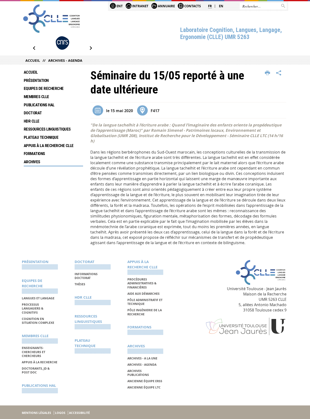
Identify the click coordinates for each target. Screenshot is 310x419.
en (221, 6)
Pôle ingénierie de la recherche (144, 312)
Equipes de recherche (44, 88)
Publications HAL (39, 104)
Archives (32, 161)
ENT (119, 6)
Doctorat (33, 112)
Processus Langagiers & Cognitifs (32, 309)
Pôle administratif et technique (145, 302)
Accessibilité (79, 413)
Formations (34, 153)
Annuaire (166, 6)
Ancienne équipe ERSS (144, 381)
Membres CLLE (36, 96)
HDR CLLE (31, 121)
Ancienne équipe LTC (144, 387)
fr (210, 6)
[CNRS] (62, 43)
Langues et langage (38, 298)
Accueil (32, 60)
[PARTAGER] (279, 73)
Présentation (36, 80)
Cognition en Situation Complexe (38, 321)
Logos (60, 413)
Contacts (192, 6)
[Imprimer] (267, 73)
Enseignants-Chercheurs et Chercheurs (33, 352)
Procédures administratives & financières (141, 283)
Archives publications (138, 373)
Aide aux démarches (143, 294)
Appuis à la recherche (39, 362)
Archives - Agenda (65, 60)
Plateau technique (41, 137)
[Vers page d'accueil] (51, 18)
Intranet (140, 6)
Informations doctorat (86, 276)
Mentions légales (36, 413)
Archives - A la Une (142, 358)
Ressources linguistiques (47, 129)
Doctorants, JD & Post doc (36, 370)
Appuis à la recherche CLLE (49, 145)
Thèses (80, 284)
